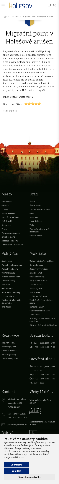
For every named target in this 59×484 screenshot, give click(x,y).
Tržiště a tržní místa (38, 296)
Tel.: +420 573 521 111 (17, 414)
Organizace (6, 225)
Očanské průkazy (9, 346)
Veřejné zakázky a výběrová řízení (41, 301)
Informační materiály (11, 292)
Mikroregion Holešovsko (12, 244)
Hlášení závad (35, 273)
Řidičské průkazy (9, 354)
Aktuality (14, 16)
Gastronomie (7, 288)
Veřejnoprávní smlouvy (12, 233)
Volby (31, 225)
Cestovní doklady (9, 350)
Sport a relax (7, 261)
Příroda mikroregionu (11, 276)
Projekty (5, 229)
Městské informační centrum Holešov (42, 423)
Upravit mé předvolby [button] (29, 477)
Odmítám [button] (16, 471)
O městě (5, 205)
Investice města (8, 237)
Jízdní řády (34, 314)
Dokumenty (34, 217)
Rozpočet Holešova (10, 241)
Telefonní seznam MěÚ (39, 209)
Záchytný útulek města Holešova (43, 325)
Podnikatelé (7, 221)
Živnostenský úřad (10, 358)
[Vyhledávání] (54, 5)
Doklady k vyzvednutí (38, 269)
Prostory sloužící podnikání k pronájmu (42, 319)
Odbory (32, 213)
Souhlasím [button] (16, 464)
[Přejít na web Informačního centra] (43, 433)
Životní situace (35, 221)
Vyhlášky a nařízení (10, 217)
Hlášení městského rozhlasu (41, 261)
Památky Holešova (10, 269)
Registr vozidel (8, 343)
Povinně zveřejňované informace (39, 230)
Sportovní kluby (8, 273)
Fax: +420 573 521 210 (17, 417)
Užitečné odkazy (36, 307)
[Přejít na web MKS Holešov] (43, 411)
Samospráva (7, 201)
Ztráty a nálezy (36, 284)
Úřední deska (35, 205)
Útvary (32, 201)
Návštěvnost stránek (38, 280)
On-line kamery (36, 265)
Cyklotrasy (6, 307)
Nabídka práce (35, 288)
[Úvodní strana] (5, 16)
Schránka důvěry (36, 276)
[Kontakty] (49, 5)
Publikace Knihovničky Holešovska (11, 301)
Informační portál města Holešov (40, 401)
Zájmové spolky (8, 280)
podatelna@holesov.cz (17, 424)
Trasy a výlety (8, 296)
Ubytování (6, 284)
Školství (5, 209)
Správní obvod (35, 235)
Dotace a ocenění (9, 213)
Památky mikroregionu (12, 265)
